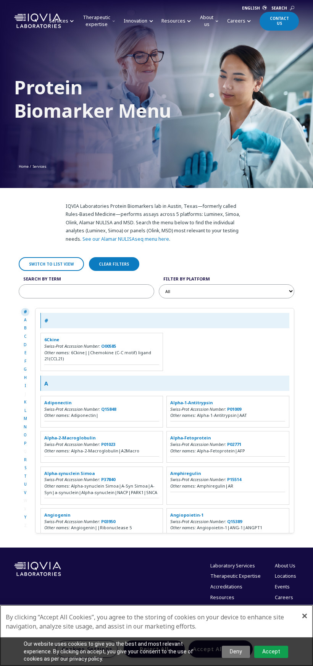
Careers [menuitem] (284, 597)
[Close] (304, 616)
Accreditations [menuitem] (226, 586)
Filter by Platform (186, 279)
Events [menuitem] (282, 586)
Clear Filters (114, 264)
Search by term (42, 279)
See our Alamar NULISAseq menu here (125, 239)
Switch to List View (51, 264)
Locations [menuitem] (285, 576)
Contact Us (279, 21)
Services (39, 166)
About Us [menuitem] (285, 565)
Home (24, 166)
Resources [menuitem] (222, 597)
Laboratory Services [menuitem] (232, 565)
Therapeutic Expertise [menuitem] (235, 576)
